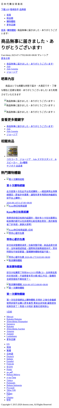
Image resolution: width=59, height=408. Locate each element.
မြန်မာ (9, 393)
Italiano (10, 359)
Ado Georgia (12, 69)
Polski (9, 369)
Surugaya (11, 324)
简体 (9, 347)
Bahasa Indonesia (14, 385)
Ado (8, 66)
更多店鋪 (11, 25)
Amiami (10, 334)
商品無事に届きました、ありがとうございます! (30, 64)
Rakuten (10, 326)
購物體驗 (11, 21)
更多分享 (5, 58)
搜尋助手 (14, 9)
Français (10, 364)
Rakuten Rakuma (14, 319)
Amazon (10, 331)
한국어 (10, 367)
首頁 (9, 15)
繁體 (9, 350)
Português (11, 383)
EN (8, 344)
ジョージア (12, 72)
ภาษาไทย (11, 377)
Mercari (10, 316)
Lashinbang (12, 336)
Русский (10, 388)
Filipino (10, 397)
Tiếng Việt (11, 390)
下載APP (5, 9)
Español (10, 361)
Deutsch (10, 356)
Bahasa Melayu (13, 374)
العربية (10, 372)
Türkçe (10, 380)
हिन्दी (9, 400)
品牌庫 (22, 9)
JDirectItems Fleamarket (17, 321)
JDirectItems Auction (16, 329)
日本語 (10, 354)
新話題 (10, 18)
